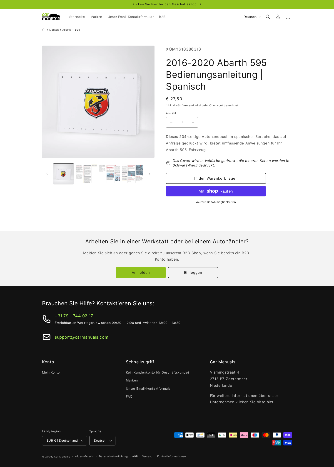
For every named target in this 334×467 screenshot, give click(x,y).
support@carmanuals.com (81, 337)
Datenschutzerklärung (113, 456)
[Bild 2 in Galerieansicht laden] (86, 174)
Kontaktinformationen (171, 456)
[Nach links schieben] (47, 174)
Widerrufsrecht (85, 456)
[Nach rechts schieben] (150, 174)
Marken (54, 29)
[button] (268, 17)
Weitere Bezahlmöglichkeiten (216, 202)
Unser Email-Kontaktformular (149, 388)
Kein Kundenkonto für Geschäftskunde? (157, 372)
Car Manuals (62, 456)
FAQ (129, 396)
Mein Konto (51, 372)
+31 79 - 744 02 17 (74, 315)
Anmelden (141, 272)
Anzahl (171, 113)
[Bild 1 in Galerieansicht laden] (63, 174)
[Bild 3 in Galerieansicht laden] (109, 174)
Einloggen (193, 272)
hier (270, 402)
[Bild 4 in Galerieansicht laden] (132, 174)
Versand (188, 105)
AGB (135, 456)
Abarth (66, 29)
